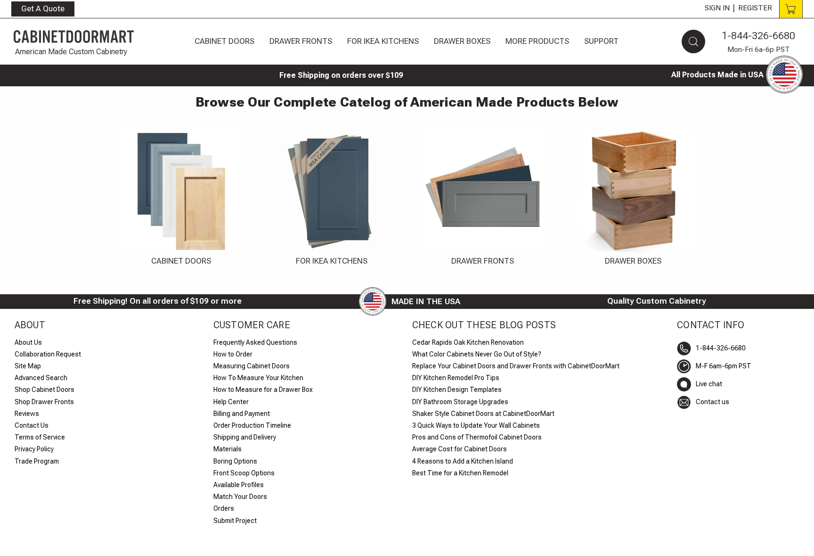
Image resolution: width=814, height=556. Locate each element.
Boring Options (235, 461)
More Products (537, 41)
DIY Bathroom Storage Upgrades (460, 402)
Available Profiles (238, 485)
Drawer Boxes (462, 41)
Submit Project (235, 520)
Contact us (712, 402)
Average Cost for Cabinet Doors (459, 449)
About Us (28, 342)
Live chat (709, 384)
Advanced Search (41, 378)
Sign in (717, 8)
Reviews (27, 413)
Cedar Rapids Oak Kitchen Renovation (468, 342)
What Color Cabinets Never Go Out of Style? (476, 354)
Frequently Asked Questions (255, 342)
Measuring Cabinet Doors (251, 366)
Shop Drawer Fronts (44, 402)
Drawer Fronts (300, 41)
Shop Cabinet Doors (44, 389)
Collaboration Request (48, 354)
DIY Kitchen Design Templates (457, 389)
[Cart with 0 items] (791, 9)
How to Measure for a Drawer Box (263, 389)
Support (601, 41)
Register (755, 8)
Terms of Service (40, 437)
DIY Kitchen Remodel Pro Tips (455, 378)
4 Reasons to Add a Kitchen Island (462, 461)
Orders (223, 508)
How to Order (232, 354)
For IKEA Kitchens (383, 41)
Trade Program (37, 461)
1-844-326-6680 (758, 35)
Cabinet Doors (224, 41)
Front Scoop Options (244, 473)
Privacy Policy (34, 449)
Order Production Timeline (252, 425)
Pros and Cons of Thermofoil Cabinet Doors (477, 437)
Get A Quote (43, 8)
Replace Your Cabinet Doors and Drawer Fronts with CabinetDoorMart (515, 366)
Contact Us (32, 425)
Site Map (28, 366)
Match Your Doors (240, 496)
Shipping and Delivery (244, 437)
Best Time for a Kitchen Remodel (460, 473)
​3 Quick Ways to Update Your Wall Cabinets (476, 425)
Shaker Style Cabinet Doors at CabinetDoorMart (483, 413)
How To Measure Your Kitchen (258, 378)
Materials (227, 449)
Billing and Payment (241, 413)
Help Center (231, 402)
